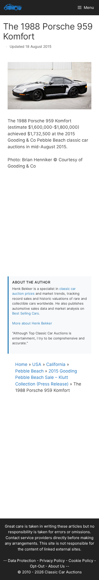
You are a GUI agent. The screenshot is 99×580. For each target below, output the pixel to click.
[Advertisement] (49, 219)
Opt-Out (37, 566)
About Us (56, 566)
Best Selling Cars (25, 313)
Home (21, 364)
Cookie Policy (81, 560)
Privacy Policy (52, 560)
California (55, 364)
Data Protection (22, 560)
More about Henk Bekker (32, 323)
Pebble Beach (29, 371)
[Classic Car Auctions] (13, 7)
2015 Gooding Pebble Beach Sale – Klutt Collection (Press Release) (46, 377)
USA (36, 364)
